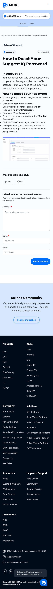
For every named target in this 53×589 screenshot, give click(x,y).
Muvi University (10, 453)
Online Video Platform (37, 443)
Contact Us (8, 458)
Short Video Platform (36, 417)
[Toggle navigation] (48, 3)
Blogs (5, 478)
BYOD (5, 530)
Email (5, 247)
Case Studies (9, 494)
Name (6, 236)
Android (30, 354)
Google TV (31, 370)
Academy (31, 427)
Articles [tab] (23, 23)
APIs (5, 520)
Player (6, 388)
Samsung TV (32, 375)
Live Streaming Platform (38, 432)
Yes (9, 181)
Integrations (8, 540)
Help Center (32, 478)
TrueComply (8, 372)
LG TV (29, 380)
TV (4, 382)
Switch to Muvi (10, 504)
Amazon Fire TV (34, 385)
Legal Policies (9, 442)
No (21, 181)
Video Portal (32, 499)
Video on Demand (35, 422)
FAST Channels (33, 448)
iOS (28, 360)
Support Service (34, 489)
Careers (6, 416)
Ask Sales (7, 463)
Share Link (45, 52)
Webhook (7, 535)
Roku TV (30, 391)
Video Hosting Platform (37, 438)
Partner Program (11, 422)
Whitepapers (9, 489)
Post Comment (40, 261)
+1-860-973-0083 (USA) (17, 562)
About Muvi (8, 411)
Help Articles (5, 36)
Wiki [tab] (32, 23)
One (4, 351)
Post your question (26, 320)
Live (5, 356)
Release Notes (33, 494)
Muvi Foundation (11, 447)
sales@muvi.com (14, 557)
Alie (14, 36)
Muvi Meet (8, 377)
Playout (6, 367)
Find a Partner (9, 427)
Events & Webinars (12, 484)
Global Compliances (12, 437)
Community (32, 484)
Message (7, 207)
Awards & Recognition (13, 432)
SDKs (5, 525)
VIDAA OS (31, 396)
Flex (5, 362)
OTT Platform (32, 412)
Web (28, 349)
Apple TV (31, 365)
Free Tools (8, 499)
